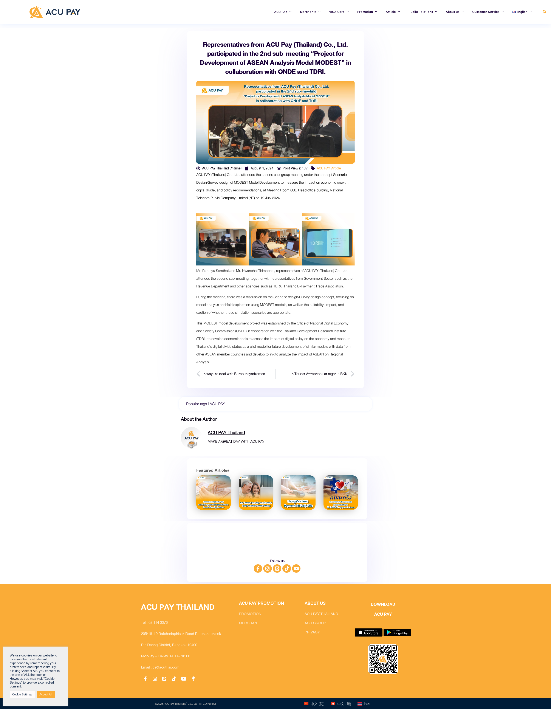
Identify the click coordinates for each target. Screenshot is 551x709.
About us (453, 12)
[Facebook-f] (258, 568)
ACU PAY (280, 12)
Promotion (365, 12)
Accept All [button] (45, 694)
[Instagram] (267, 568)
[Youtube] (296, 568)
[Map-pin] (193, 679)
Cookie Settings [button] (22, 694)
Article (391, 12)
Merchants (308, 12)
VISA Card (337, 12)
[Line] (277, 568)
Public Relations (421, 12)
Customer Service (486, 12)
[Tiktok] (286, 568)
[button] (545, 12)
